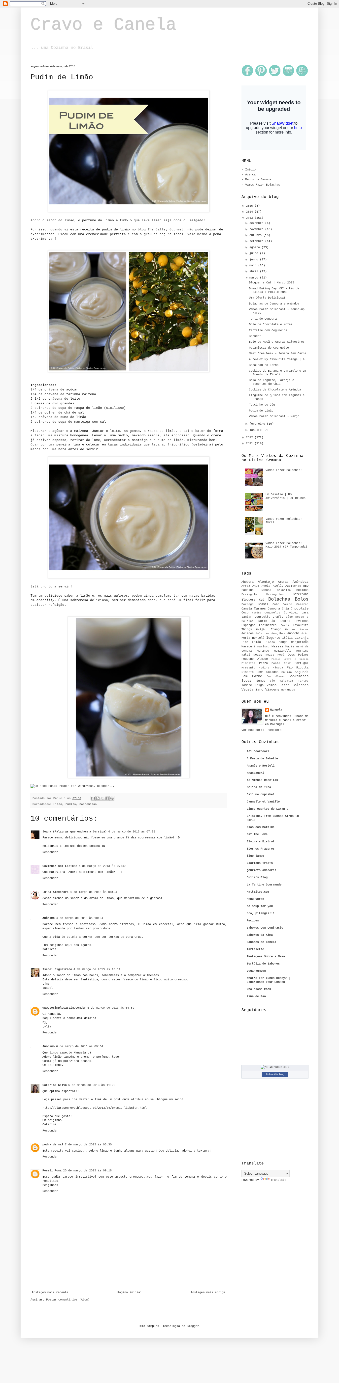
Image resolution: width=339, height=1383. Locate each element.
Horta (245, 638)
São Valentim (282, 680)
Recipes (253, 920)
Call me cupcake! (260, 794)
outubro (256, 235)
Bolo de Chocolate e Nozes (270, 324)
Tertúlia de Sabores (263, 964)
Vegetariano (252, 690)
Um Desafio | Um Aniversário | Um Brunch (285, 496)
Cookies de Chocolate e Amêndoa (275, 389)
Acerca (250, 174)
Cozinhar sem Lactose (59, 866)
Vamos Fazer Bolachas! (263, 185)
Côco (289, 616)
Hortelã (258, 638)
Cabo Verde (282, 604)
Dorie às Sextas (274, 621)
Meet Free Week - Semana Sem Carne (277, 353)
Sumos (260, 681)
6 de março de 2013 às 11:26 (91, 1085)
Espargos (248, 625)
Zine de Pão (256, 996)
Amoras (283, 582)
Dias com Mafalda (260, 827)
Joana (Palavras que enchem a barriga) (74, 831)
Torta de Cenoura (263, 319)
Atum (255, 585)
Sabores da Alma (260, 935)
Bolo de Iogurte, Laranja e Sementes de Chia (271, 382)
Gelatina (263, 633)
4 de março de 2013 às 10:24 (79, 918)
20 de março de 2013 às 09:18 (87, 1170)
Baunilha (284, 590)
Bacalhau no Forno (263, 365)
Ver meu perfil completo (261, 730)
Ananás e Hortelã (260, 766)
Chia (285, 608)
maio (253, 265)
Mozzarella (282, 651)
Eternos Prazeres (260, 849)
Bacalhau (248, 590)
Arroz (245, 585)
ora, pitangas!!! (260, 913)
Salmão (286, 672)
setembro (257, 241)
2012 (250, 437)
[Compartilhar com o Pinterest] (111, 798)
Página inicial (129, 1292)
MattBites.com (258, 892)
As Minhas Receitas (262, 780)
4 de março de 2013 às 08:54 (93, 892)
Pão (290, 667)
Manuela (276, 710)
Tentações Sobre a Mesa (266, 956)
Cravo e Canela (103, 25)
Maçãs (289, 646)
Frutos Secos (296, 629)
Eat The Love (257, 834)
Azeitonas (293, 585)
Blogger (193, 1326)
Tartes (303, 680)
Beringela (249, 594)
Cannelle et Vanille (263, 801)
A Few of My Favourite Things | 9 (277, 359)
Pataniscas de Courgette (269, 348)
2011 (250, 443)
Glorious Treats (260, 863)
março (254, 277)
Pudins (71, 804)
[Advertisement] (128, 1277)
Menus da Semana (258, 179)
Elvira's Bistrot (260, 841)
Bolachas (279, 599)
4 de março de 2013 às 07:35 (131, 831)
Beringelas (275, 594)
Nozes (257, 655)
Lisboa (270, 642)
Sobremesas (88, 804)
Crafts (278, 617)
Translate (278, 1180)
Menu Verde (255, 899)
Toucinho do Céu (262, 405)
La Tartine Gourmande (264, 884)
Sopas (246, 681)
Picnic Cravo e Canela (289, 659)
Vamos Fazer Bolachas (288, 685)
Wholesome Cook (259, 989)
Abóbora (247, 582)
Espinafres (267, 625)
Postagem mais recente (50, 1292)
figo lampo (255, 856)
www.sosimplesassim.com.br (64, 1008)
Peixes (303, 655)
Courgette (262, 617)
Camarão (302, 604)
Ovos (291, 655)
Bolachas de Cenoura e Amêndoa (274, 303)
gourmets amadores (261, 870)
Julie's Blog (257, 877)
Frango (276, 629)
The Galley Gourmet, (166, 229)
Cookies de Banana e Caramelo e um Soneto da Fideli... (277, 372)
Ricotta (302, 667)
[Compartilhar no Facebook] (107, 798)
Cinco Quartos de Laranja (267, 809)
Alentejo (266, 582)
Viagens (272, 690)
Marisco (263, 646)
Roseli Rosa (52, 1170)
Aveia (266, 586)
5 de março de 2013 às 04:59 (110, 1008)
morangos (288, 689)
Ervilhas (301, 621)
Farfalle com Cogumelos (268, 330)
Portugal (301, 663)
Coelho (256, 612)
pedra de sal (52, 1144)
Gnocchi (293, 633)
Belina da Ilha (259, 787)
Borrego (247, 604)
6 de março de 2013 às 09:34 (79, 1046)
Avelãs (278, 586)
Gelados (247, 633)
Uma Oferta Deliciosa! (267, 298)
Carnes (260, 608)
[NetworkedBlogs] (275, 1067)
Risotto (247, 672)
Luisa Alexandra (55, 892)
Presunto (248, 667)
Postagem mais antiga (208, 1292)
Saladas (272, 672)
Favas (284, 625)
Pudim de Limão (261, 411)
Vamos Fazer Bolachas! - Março (274, 416)
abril (254, 271)
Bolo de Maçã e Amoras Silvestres (277, 342)
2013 (250, 218)
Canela (246, 608)
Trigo (259, 685)
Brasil (263, 604)
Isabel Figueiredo (57, 969)
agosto (255, 247)
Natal (245, 655)
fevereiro (258, 424)
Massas (277, 646)
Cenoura (274, 608)
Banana (266, 590)
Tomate (246, 685)
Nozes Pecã (275, 654)
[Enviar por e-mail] (93, 798)
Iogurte (273, 638)
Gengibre (278, 633)
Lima (244, 642)
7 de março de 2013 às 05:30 (88, 1144)
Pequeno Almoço (254, 659)
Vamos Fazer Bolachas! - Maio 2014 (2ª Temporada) (286, 545)
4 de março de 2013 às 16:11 (96, 969)
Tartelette (255, 949)
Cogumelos (272, 612)
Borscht (255, 336)
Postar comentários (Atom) (68, 1299)
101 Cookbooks (258, 751)
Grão (305, 633)
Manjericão (299, 642)
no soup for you (260, 906)
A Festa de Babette (262, 758)
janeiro (256, 430)
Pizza (263, 663)
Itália (287, 638)
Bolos (301, 599)
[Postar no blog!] (97, 798)
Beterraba (300, 594)
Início (250, 169)
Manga (283, 642)
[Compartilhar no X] (102, 798)
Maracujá (248, 646)
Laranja (301, 638)
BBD (305, 586)
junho (254, 259)
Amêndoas (300, 582)
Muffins (302, 650)
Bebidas (302, 590)
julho (254, 253)
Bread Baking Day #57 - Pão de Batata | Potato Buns (274, 290)
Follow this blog (275, 1074)
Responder (50, 852)
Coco (244, 612)
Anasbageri (255, 773)
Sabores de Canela (261, 942)
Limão (57, 804)
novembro (257, 229)
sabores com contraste (265, 928)
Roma (260, 672)
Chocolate (299, 608)
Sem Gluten (275, 676)
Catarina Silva (54, 1085)
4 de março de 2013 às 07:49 (102, 866)
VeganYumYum (256, 971)
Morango (263, 651)
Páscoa (278, 667)
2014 (250, 212)
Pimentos (248, 663)
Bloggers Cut (252, 600)
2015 (250, 206)
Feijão (261, 629)
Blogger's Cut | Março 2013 (271, 282)
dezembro (257, 223)
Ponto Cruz (281, 663)
